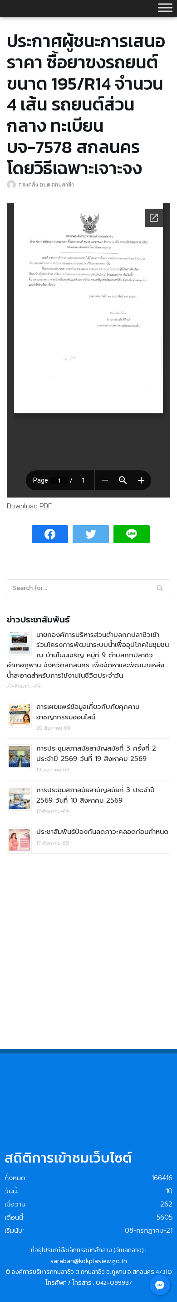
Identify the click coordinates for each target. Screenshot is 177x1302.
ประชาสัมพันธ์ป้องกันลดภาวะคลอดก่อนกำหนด (102, 832)
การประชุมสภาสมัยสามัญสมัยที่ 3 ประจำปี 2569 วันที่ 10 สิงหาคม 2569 (95, 795)
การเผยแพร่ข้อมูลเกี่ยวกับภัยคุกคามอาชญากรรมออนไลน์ (87, 712)
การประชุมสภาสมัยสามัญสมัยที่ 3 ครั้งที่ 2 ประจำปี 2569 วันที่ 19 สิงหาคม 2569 (96, 753)
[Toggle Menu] (165, 7)
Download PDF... (31, 506)
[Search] (160, 587)
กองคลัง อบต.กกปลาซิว (46, 184)
